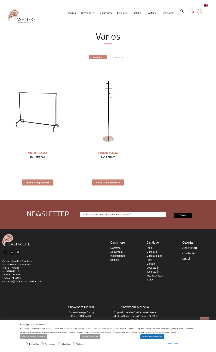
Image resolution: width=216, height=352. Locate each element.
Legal (186, 258)
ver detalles (173, 344)
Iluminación (152, 271)
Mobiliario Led (154, 256)
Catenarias (117, 57)
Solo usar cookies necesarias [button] (33, 337)
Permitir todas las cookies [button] (152, 337)
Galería (187, 242)
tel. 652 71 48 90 (11, 278)
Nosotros (115, 248)
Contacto (188, 253)
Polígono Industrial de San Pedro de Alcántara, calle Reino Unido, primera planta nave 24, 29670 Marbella (135, 316)
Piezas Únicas (154, 275)
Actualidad (189, 248)
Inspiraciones (117, 256)
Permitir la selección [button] (90, 337)
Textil (149, 259)
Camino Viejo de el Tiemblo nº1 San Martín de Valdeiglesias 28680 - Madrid (18, 264)
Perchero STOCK (37, 153)
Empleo (114, 259)
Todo (149, 248)
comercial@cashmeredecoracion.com (22, 281)
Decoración (152, 267)
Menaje (150, 263)
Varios (150, 279)
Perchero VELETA (108, 153)
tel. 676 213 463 (11, 274)
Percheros (98, 57)
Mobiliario (151, 252)
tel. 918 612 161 (11, 271)
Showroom (116, 252)
